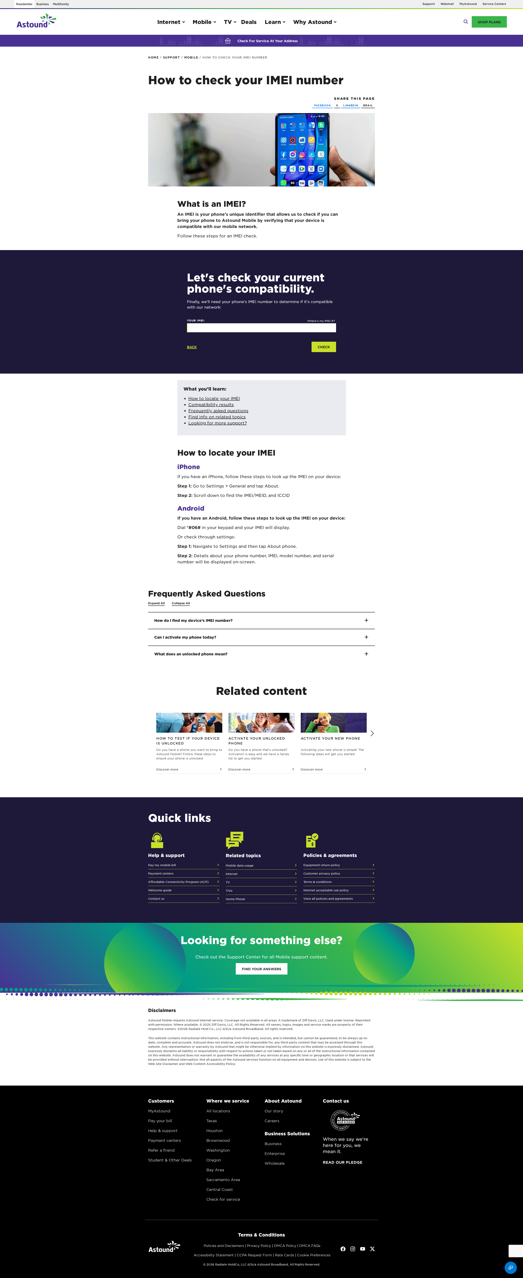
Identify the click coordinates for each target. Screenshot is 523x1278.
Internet (232, 874)
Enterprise (275, 1153)
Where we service (227, 1100)
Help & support (163, 1130)
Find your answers (261, 969)
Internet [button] (168, 22)
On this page (4, 61)
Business (42, 4)
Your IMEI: (196, 320)
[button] (372, 733)
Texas (211, 1121)
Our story (274, 1111)
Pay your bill (160, 1121)
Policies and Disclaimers (224, 1245)
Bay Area (215, 1170)
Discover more (167, 769)
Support (428, 4)
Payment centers (160, 873)
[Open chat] (511, 1268)
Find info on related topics (217, 416)
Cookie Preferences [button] (313, 1255)
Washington (218, 1150)
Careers (272, 1121)
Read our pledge (342, 1162)
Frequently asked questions (218, 410)
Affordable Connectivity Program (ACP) (178, 882)
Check (324, 347)
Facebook (322, 105)
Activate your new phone (330, 738)
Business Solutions (287, 1133)
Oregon (213, 1160)
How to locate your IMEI (214, 398)
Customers (161, 1100)
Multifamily (61, 4)
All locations (218, 1111)
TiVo (229, 890)
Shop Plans (489, 22)
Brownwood (218, 1140)
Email (368, 105)
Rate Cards (284, 1255)
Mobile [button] (202, 22)
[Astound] (36, 21)
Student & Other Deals (170, 1160)
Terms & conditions (317, 882)
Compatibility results (211, 404)
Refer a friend (161, 1150)
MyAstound (468, 4)
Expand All (156, 603)
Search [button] (465, 22)
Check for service (223, 1199)
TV (228, 882)
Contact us (156, 898)
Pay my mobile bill (162, 865)
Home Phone (235, 899)
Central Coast (219, 1189)
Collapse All (181, 603)
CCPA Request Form (254, 1255)
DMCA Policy (285, 1245)
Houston (214, 1130)
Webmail (447, 4)
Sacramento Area (223, 1179)
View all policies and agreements (328, 898)
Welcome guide (160, 890)
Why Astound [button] (312, 22)
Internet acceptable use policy (326, 890)
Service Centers (494, 4)
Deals (249, 22)
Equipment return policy (321, 865)
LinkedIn (350, 105)
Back (192, 347)
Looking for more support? (217, 422)
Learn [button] (273, 22)
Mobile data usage (240, 865)
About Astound (283, 1100)
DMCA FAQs (309, 1245)
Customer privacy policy (321, 873)
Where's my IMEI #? (321, 320)
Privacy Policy (259, 1245)
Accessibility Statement (214, 1255)
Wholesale (275, 1163)
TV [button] (228, 22)
